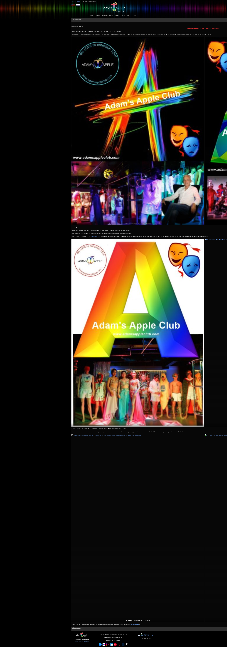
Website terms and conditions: (81, 641)
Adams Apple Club (94, 236)
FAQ (135, 15)
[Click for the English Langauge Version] (73, 5)
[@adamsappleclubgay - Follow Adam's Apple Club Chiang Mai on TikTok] (119, 645)
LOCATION (104, 15)
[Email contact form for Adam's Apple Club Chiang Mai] (145, 634)
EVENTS (129, 15)
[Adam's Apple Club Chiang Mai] (113, 12)
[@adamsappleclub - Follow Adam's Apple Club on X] (127, 645)
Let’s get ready (76, 19)
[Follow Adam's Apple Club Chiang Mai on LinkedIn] (111, 645)
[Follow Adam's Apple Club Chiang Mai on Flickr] (104, 645)
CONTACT (117, 15)
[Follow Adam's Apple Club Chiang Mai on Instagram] (108, 645)
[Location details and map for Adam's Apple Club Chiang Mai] (145, 635)
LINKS (111, 15)
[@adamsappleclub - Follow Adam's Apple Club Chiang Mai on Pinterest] (115, 645)
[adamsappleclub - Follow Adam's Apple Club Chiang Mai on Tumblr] (123, 645)
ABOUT (98, 15)
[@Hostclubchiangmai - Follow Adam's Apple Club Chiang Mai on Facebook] (100, 645)
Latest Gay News (75, 1)
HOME (92, 15)
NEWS (123, 15)
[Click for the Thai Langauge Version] (78, 5)
